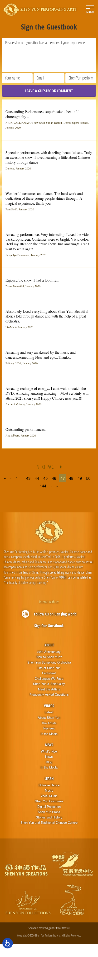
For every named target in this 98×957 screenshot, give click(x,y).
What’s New (49, 751)
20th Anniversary (49, 652)
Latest (49, 712)
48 (71, 478)
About (49, 645)
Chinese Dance (49, 785)
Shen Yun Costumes (49, 801)
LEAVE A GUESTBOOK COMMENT (49, 91)
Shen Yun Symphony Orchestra (49, 662)
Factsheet (49, 673)
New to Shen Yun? (49, 657)
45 (45, 478)
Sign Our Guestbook (49, 625)
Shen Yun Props (49, 812)
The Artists (49, 723)
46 (54, 478)
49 (80, 478)
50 (88, 478)
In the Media (49, 734)
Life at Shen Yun (49, 668)
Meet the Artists (49, 689)
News (49, 744)
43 (28, 478)
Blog (49, 762)
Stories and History (49, 817)
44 (37, 478)
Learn (49, 778)
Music (49, 790)
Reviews (49, 728)
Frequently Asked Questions (49, 694)
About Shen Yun (49, 717)
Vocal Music (49, 796)
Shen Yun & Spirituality (49, 684)
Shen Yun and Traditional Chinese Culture (49, 822)
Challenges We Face (49, 678)
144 (43, 486)
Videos (49, 705)
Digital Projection (49, 806)
